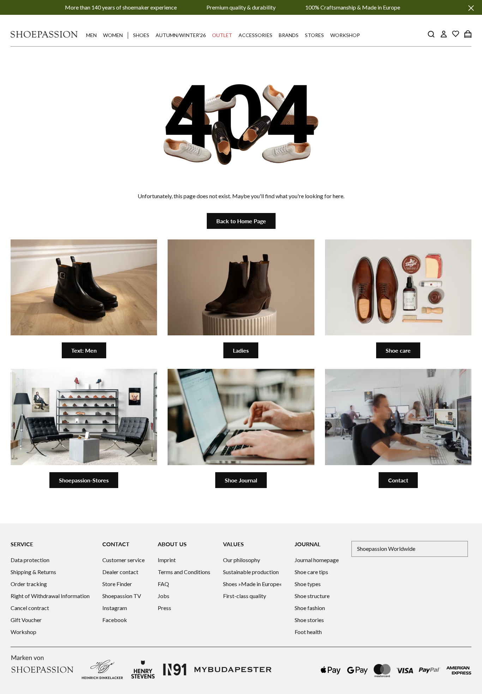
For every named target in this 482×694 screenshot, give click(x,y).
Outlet (222, 35)
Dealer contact (120, 571)
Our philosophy (241, 559)
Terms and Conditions (184, 571)
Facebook (114, 619)
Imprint (167, 559)
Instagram (114, 607)
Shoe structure (312, 595)
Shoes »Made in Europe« (252, 583)
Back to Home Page (241, 221)
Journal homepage (317, 559)
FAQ (163, 583)
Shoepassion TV (121, 595)
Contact (398, 480)
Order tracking (29, 583)
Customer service (123, 559)
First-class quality (244, 595)
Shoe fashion (310, 607)
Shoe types (308, 583)
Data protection (30, 559)
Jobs (163, 595)
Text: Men (84, 350)
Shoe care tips (311, 571)
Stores (314, 35)
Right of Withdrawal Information (50, 595)
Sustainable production (251, 571)
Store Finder (117, 583)
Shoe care (398, 350)
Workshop (345, 35)
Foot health (308, 631)
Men (91, 35)
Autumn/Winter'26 (181, 35)
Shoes (141, 35)
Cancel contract (30, 607)
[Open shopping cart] (467, 34)
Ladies (241, 350)
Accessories (255, 35)
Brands (289, 35)
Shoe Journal (241, 480)
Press (164, 607)
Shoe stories (309, 619)
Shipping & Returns (33, 571)
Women (113, 35)
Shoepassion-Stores (84, 480)
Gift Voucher (26, 619)
